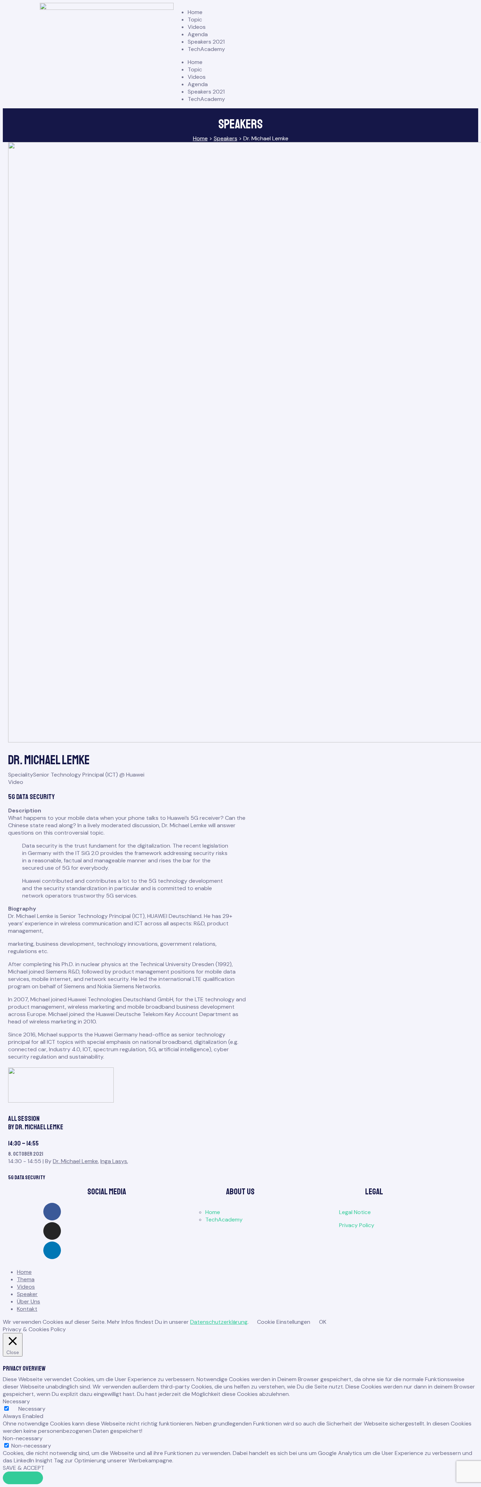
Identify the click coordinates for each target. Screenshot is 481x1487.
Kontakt (27, 1309)
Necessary (31, 1408)
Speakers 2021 (206, 41)
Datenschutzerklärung (219, 1322)
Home (195, 12)
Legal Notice (355, 1212)
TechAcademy (206, 49)
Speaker (27, 1294)
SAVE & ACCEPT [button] (23, 1468)
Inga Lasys (113, 1161)
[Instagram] (52, 1231)
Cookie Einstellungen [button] (283, 1322)
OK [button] (322, 1322)
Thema (26, 1279)
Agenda (198, 34)
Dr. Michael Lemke (75, 1161)
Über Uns (28, 1301)
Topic (195, 19)
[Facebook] (52, 1211)
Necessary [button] (16, 1401)
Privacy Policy (356, 1225)
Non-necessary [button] (23, 1438)
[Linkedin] (52, 1250)
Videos (197, 27)
